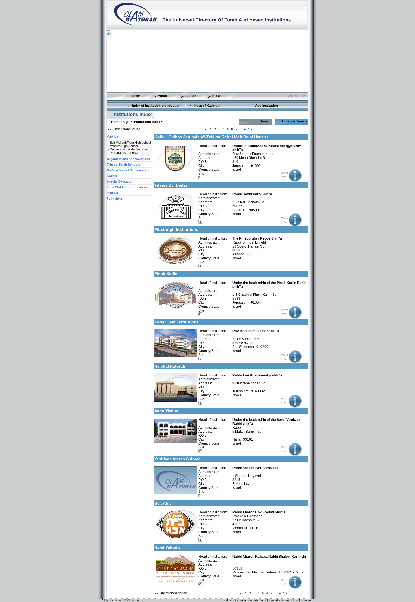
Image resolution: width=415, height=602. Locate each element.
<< (206, 129)
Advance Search (294, 121)
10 (249, 129)
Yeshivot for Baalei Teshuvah (129, 149)
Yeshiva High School (124, 146)
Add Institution (266, 105)
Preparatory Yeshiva (124, 152)
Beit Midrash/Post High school (130, 142)
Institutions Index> (148, 122)
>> (255, 129)
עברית (216, 96)
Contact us (193, 96)
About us (164, 96)
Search (265, 121)
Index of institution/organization (156, 105)
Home (135, 96)
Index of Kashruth (207, 105)
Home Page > (121, 122)
